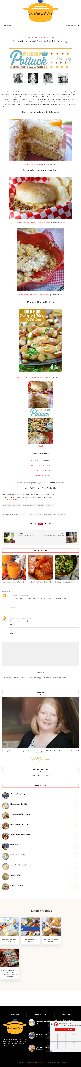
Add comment (5, 639)
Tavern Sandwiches (44, 514)
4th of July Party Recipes (18, 794)
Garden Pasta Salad (17, 885)
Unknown (13, 618)
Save (41, 524)
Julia (11, 595)
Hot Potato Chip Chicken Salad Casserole (40, 37)
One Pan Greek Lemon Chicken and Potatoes (32, 377)
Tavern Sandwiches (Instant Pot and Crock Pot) (33, 222)
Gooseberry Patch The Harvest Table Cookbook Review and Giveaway (9, 973)
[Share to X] (35, 523)
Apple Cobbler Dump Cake (19, 824)
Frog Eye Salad (15, 875)
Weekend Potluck (60, 514)
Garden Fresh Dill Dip (17, 855)
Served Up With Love (36, 470)
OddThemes (65, 1063)
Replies (13, 607)
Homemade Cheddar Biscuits (20, 814)
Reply (11, 602)
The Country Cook (37, 460)
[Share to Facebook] (31, 523)
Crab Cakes (14, 845)
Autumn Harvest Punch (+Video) (20, 834)
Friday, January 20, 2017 (20, 595)
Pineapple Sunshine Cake (18, 804)
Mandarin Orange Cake (32, 164)
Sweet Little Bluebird (38, 465)
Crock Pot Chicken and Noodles (20, 865)
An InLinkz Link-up (12, 500)
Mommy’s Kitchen (38, 475)
